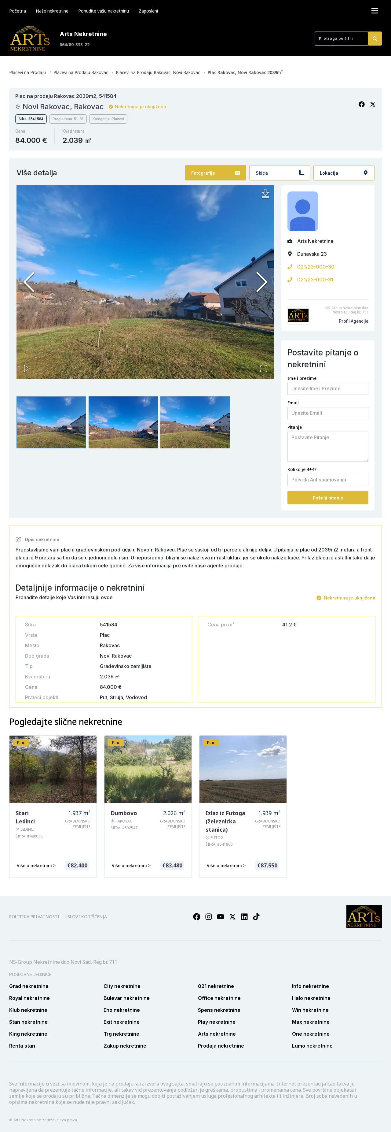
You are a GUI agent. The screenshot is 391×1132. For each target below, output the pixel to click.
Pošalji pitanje (328, 497)
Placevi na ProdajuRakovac (80, 72)
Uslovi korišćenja (85, 916)
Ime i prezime (301, 378)
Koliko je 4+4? (301, 469)
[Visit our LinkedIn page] (244, 916)
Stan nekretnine (28, 1022)
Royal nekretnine (29, 998)
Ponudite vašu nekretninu (103, 11)
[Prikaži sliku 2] (123, 422)
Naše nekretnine (52, 11)
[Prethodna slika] (28, 282)
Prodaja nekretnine (221, 1046)
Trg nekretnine (121, 1034)
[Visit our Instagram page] (208, 916)
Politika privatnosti (34, 916)
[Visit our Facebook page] (196, 916)
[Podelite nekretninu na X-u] (373, 104)
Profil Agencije (353, 321)
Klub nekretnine (28, 1010)
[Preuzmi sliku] (265, 193)
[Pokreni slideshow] (26, 368)
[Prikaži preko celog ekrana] (263, 368)
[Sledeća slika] (262, 282)
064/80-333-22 (75, 44)
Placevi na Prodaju (27, 72)
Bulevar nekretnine (127, 998)
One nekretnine (311, 1034)
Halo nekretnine (311, 998)
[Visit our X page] (232, 916)
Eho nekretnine (122, 1010)
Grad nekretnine (29, 986)
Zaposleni (148, 11)
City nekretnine (122, 986)
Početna (17, 11)
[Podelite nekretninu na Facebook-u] (362, 104)
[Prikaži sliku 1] (51, 422)
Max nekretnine (311, 1022)
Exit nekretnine (122, 1022)
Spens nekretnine (219, 1010)
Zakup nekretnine (125, 1046)
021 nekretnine (216, 986)
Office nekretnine (219, 998)
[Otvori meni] (375, 11)
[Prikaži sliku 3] (195, 422)
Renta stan (22, 1046)
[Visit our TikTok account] (256, 916)
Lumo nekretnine (312, 1046)
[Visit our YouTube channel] (220, 916)
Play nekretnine (217, 1022)
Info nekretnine (310, 986)
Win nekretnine (310, 1010)
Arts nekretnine (217, 1034)
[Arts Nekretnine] (30, 38)
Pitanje (294, 427)
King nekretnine (28, 1034)
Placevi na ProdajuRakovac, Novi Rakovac (158, 72)
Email (293, 403)
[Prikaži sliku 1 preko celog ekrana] (145, 282)
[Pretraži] (375, 39)
